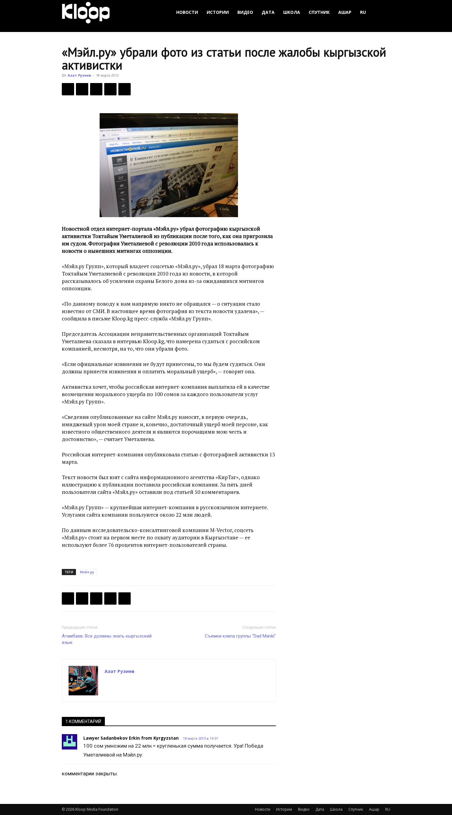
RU (363, 12)
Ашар (344, 12)
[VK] (96, 89)
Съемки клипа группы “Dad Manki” (240, 636)
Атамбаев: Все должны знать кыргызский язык (107, 639)
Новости (187, 12)
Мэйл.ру (87, 572)
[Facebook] (68, 89)
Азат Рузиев (79, 75)
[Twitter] (82, 89)
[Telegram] (110, 89)
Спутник (319, 12)
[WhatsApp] (124, 89)
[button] (382, 12)
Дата (268, 12)
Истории (218, 12)
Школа (291, 12)
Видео (245, 12)
